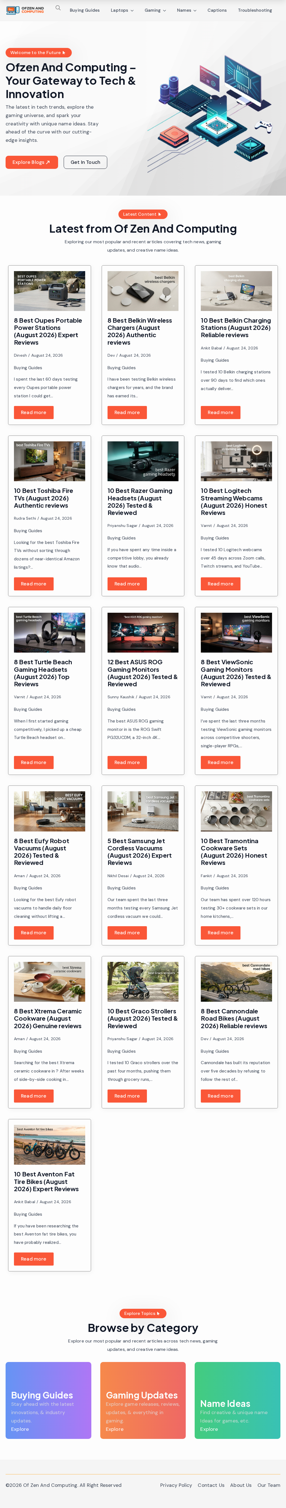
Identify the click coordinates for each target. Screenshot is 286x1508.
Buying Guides (85, 10)
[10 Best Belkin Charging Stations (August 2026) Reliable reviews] (236, 291)
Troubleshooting (255, 10)
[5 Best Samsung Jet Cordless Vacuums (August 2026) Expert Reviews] (143, 811)
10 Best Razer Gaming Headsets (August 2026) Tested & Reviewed (140, 501)
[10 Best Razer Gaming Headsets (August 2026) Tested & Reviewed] (143, 461)
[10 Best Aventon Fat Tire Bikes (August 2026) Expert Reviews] (49, 1145)
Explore (20, 1429)
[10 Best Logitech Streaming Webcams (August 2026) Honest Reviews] (236, 461)
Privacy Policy (176, 1485)
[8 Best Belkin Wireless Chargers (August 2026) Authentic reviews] (143, 291)
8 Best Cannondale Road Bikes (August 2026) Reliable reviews (234, 1018)
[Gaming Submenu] (166, 10)
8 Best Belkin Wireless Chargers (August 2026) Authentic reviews (140, 331)
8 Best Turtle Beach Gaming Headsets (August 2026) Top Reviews (43, 672)
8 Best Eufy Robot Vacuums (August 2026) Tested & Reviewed (41, 851)
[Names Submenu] (196, 10)
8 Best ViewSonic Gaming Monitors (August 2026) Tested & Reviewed (236, 672)
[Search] (58, 8)
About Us (241, 1485)
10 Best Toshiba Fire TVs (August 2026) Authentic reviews (43, 498)
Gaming (153, 10)
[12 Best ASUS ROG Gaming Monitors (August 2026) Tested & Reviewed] (143, 633)
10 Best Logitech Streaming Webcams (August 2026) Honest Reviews (234, 501)
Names (184, 10)
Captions (217, 10)
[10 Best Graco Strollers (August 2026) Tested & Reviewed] (143, 982)
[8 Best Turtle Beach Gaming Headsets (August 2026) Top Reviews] (49, 633)
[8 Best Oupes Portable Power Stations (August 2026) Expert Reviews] (49, 291)
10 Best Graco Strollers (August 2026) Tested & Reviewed (143, 1018)
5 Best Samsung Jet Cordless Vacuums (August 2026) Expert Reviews (140, 851)
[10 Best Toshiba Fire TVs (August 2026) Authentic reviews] (49, 461)
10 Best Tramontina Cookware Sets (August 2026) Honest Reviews (234, 851)
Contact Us (211, 1485)
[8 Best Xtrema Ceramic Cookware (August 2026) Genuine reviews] (49, 982)
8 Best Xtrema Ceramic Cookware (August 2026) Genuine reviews (48, 1018)
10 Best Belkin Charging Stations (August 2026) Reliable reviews (236, 328)
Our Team (269, 1485)
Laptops (119, 10)
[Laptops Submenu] (133, 10)
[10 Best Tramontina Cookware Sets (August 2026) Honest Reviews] (236, 811)
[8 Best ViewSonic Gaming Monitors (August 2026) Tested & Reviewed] (236, 633)
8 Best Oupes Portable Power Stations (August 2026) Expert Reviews (48, 331)
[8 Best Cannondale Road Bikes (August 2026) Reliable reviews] (236, 982)
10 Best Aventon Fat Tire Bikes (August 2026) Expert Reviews (46, 1181)
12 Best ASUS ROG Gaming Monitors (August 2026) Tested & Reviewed (143, 672)
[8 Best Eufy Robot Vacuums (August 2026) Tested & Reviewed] (49, 811)
